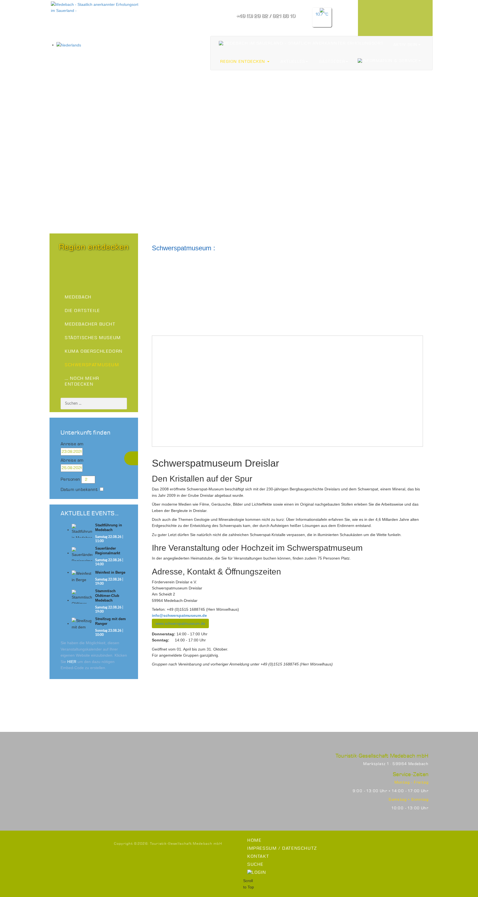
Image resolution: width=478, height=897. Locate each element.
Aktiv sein (405, 44)
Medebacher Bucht (90, 324)
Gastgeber (332, 61)
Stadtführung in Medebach (108, 527)
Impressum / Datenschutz (282, 848)
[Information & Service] (389, 60)
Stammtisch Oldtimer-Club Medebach (107, 595)
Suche (255, 864)
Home (254, 840)
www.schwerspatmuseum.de (180, 623)
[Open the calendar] (90, 452)
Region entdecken (243, 61)
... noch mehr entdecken (82, 381)
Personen (70, 479)
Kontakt (258, 856)
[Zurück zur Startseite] (301, 43)
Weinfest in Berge (110, 572)
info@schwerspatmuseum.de (179, 615)
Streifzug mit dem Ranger (110, 621)
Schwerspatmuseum (92, 365)
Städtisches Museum (93, 337)
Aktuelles (292, 61)
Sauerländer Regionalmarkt (107, 550)
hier (71, 661)
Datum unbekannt (79, 489)
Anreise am (72, 444)
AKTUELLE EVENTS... (90, 513)
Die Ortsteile (82, 310)
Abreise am (72, 460)
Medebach (78, 297)
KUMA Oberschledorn (94, 351)
